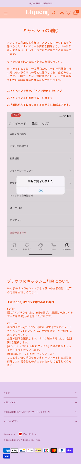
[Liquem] (37, 12)
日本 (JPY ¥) (28, 434)
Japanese (8, 434)
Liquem (16, 439)
